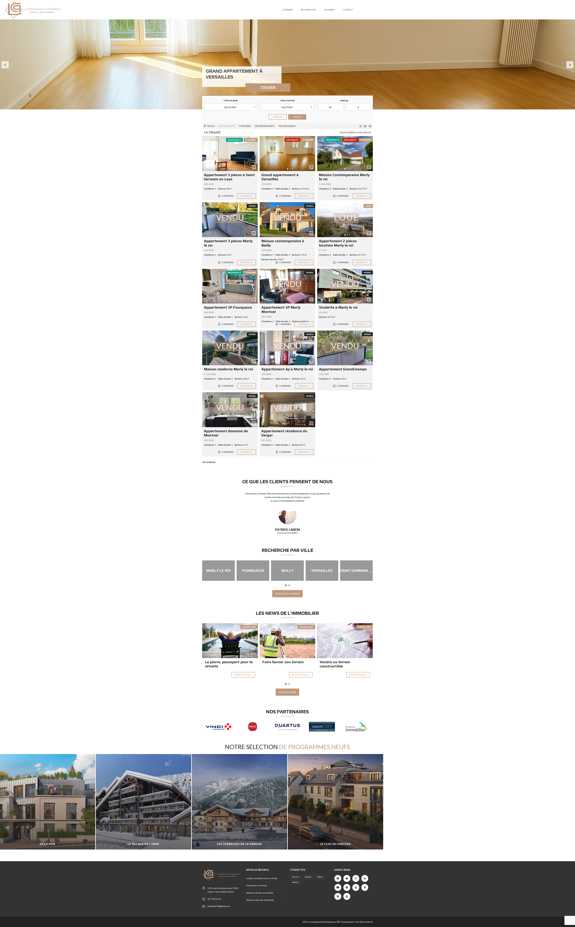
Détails (245, 196)
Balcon (295, 877)
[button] (5, 64)
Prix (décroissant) (264, 126)
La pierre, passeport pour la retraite (261, 878)
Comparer (227, 196)
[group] (287, 64)
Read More (145, 848)
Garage (308, 877)
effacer (277, 117)
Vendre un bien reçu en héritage (260, 900)
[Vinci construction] (322, 727)
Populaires (245, 126)
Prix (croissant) (287, 126)
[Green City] (253, 727)
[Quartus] (218, 727)
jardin (320, 877)
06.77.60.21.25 (214, 899)
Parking (295, 882)
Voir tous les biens (287, 593)
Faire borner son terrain (283, 662)
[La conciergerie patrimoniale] (33, 9)
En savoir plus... (243, 674)
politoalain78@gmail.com (218, 906)
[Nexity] (356, 727)
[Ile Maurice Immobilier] (287, 727)
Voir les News (287, 692)
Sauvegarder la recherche (355, 132)
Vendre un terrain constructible (335, 664)
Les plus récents (226, 126)
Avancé (297, 117)
